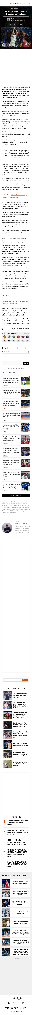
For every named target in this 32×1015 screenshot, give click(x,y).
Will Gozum (13, 512)
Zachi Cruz (15, 18)
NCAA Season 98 (25, 509)
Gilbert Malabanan (22, 504)
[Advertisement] (16, 67)
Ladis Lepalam (24, 505)
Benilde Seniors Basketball (19, 502)
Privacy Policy (10, 1008)
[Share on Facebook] (10, 24)
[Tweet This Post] (14, 24)
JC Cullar (10, 505)
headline (4, 505)
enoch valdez (13, 504)
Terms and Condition (20, 1008)
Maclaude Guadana (24, 507)
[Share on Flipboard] (17, 24)
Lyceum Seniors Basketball (10, 507)
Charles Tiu (5, 504)
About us (7, 1007)
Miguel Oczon (15, 509)
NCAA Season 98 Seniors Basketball (12, 511)
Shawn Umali (5, 512)
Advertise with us (15, 1007)
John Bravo (16, 505)
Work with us (24, 1007)
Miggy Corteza (6, 509)
